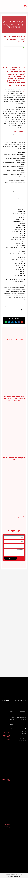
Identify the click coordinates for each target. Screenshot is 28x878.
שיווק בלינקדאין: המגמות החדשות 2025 (6, 779)
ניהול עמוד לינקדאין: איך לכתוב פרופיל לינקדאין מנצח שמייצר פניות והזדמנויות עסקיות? (14, 398)
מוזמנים (12, 306)
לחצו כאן (19, 312)
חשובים (23, 91)
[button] (22, 322)
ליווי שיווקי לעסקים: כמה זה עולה (14, 517)
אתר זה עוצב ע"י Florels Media (14, 876)
